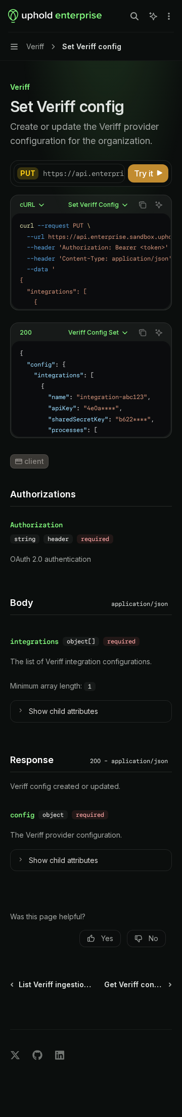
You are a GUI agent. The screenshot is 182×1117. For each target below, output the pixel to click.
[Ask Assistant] (158, 204)
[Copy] (115, 173)
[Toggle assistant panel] (153, 16)
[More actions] (169, 16)
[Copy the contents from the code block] (142, 204)
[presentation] (83, 173)
